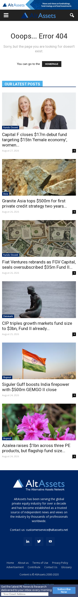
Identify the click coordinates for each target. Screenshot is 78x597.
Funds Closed (10, 127)
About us (23, 563)
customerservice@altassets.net (47, 530)
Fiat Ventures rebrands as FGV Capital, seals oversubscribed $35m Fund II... (39, 264)
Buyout (7, 377)
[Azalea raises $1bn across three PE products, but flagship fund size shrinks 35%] (39, 422)
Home (10, 563)
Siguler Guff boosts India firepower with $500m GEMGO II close (35, 387)
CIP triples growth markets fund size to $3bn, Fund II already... (37, 326)
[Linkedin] (28, 541)
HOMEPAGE (51, 64)
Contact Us (50, 567)
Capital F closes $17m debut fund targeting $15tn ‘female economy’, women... (34, 140)
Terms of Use (40, 563)
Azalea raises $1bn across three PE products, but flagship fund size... (36, 448)
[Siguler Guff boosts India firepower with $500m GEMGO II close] (39, 361)
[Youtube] (50, 541)
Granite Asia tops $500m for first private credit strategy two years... (34, 203)
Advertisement (15, 567)
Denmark (8, 316)
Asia (5, 193)
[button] (6, 15)
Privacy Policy (60, 563)
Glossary (66, 567)
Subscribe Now (64, 590)
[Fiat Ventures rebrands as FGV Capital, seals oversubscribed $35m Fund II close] (39, 238)
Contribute (34, 567)
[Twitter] (39, 541)
